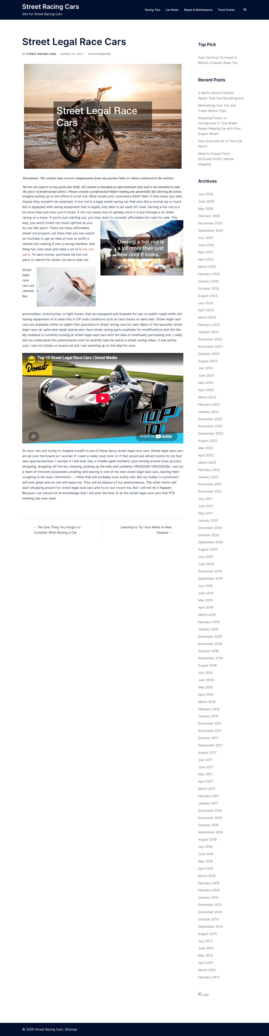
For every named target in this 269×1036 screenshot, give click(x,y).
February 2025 (209, 274)
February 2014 (208, 890)
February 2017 (208, 796)
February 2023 (209, 404)
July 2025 (205, 238)
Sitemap (71, 1029)
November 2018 (210, 644)
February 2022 (209, 470)
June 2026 (206, 201)
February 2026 (209, 216)
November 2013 (210, 912)
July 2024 (205, 303)
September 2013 (210, 926)
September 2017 (210, 745)
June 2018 (205, 680)
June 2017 (205, 767)
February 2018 (208, 709)
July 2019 (205, 586)
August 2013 (207, 934)
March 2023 (207, 397)
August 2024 (207, 296)
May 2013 (205, 955)
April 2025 (206, 259)
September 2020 (210, 542)
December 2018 (210, 636)
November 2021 (210, 491)
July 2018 (205, 673)
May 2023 (205, 383)
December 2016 (210, 810)
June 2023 (206, 375)
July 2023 (205, 368)
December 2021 (210, 484)
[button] (245, 9)
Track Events (226, 9)
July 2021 (205, 499)
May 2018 (205, 687)
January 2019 (208, 629)
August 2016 (207, 839)
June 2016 (205, 854)
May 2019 (205, 600)
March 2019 (207, 615)
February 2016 (208, 883)
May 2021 (205, 513)
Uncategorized (99, 53)
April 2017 (205, 781)
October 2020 (208, 535)
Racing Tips (152, 9)
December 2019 (210, 571)
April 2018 (205, 694)
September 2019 (210, 578)
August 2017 (207, 752)
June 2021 (205, 506)
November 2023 (210, 346)
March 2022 (207, 462)
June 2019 (205, 593)
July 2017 (205, 760)
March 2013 (207, 970)
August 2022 (207, 441)
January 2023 (208, 412)
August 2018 (207, 665)
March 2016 (207, 876)
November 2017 (210, 731)
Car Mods (172, 9)
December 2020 (210, 528)
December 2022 (210, 419)
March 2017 (206, 789)
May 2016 (205, 861)
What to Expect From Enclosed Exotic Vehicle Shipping (216, 159)
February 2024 (209, 325)
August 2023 (207, 361)
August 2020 (207, 549)
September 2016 (210, 832)
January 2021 (208, 520)
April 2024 (206, 310)
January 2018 (208, 716)
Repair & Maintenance (198, 9)
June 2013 (205, 948)
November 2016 (210, 818)
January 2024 (208, 332)
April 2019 (205, 607)
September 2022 (210, 433)
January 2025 (208, 281)
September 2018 (210, 658)
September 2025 (210, 230)
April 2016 (205, 868)
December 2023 (210, 339)
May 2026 (205, 209)
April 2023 (206, 390)
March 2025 (207, 267)
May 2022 (205, 448)
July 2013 (205, 941)
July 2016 (205, 847)
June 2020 (206, 564)
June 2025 (206, 245)
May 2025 (205, 252)
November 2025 (210, 223)
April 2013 (205, 963)
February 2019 (208, 622)
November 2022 (210, 426)
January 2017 (208, 803)
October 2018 (208, 651)
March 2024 (207, 317)
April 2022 (206, 455)
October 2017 (208, 738)
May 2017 (205, 774)
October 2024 (208, 288)
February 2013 (208, 977)
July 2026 (205, 194)
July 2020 (205, 557)
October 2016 (208, 825)
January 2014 (208, 897)
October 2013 (208, 919)
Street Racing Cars (50, 6)
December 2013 (210, 905)
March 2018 (207, 702)
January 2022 (208, 477)
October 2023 (208, 354)
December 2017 (210, 723)
